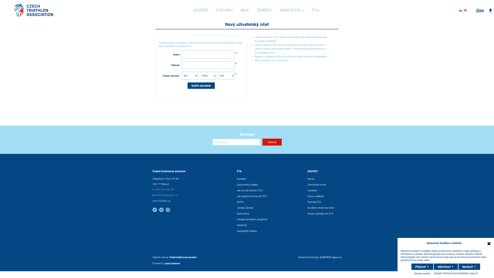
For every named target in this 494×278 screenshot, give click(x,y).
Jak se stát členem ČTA (250, 190)
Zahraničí (242, 225)
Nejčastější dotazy (247, 231)
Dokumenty (243, 213)
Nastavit (467, 266)
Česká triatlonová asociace (183, 257)
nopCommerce (172, 263)
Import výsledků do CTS (320, 213)
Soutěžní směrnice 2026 (320, 207)
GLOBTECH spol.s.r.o (331, 257)
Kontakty (241, 179)
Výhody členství (245, 207)
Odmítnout (444, 266)
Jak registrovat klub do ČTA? (252, 196)
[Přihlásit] (490, 11)
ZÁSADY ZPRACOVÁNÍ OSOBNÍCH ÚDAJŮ (456, 273)
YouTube (161, 210)
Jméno (176, 54)
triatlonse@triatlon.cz (166, 195)
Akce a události (315, 196)
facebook (154, 210)
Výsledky (312, 190)
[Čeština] (461, 10)
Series (310, 179)
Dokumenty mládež (247, 184)
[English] (466, 10)
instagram (168, 210)
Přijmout (420, 266)
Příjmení (175, 65)
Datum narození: (171, 75)
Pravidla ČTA (314, 202)
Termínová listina (316, 184)
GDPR (240, 202)
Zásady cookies (422, 273)
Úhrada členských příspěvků (252, 219)
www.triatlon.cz (161, 201)
